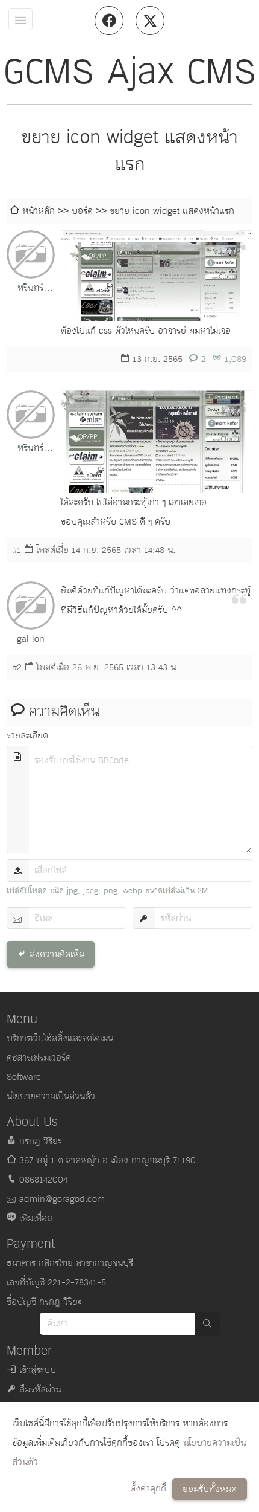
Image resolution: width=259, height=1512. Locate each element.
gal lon (31, 639)
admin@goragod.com (62, 1199)
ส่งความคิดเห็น (57, 954)
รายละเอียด (27, 735)
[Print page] (239, 246)
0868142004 (43, 1179)
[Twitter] (150, 20)
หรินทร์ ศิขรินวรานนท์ (30, 289)
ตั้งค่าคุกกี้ (148, 1488)
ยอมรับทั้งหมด (210, 1489)
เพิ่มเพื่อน (35, 1218)
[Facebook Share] (109, 20)
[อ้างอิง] (212, 246)
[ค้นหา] (207, 1324)
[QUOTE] (239, 406)
